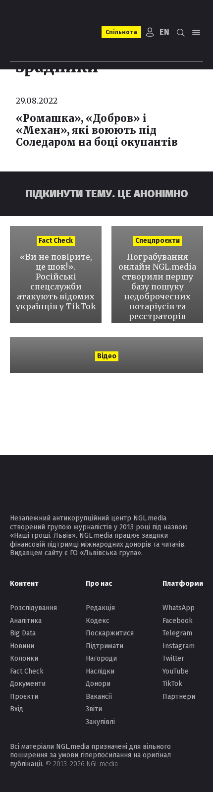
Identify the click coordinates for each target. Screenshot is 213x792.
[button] (180, 32)
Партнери (178, 696)
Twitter (173, 658)
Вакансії (99, 696)
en (164, 32)
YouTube (175, 671)
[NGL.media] (45, 32)
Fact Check (27, 671)
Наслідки (100, 671)
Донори (98, 683)
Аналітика (26, 621)
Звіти (94, 709)
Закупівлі (100, 722)
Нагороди (101, 658)
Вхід (16, 709)
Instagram (178, 646)
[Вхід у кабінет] (150, 32)
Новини (22, 646)
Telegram (177, 633)
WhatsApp (178, 608)
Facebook (177, 621)
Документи (28, 683)
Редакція (100, 608)
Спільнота (121, 32)
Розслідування (33, 608)
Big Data (23, 633)
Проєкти (24, 696)
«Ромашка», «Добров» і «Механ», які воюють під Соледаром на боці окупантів (97, 130)
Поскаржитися (110, 633)
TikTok (172, 683)
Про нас (99, 583)
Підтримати (104, 646)
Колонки (24, 658)
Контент (24, 583)
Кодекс (97, 621)
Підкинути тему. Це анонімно (106, 193)
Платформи (182, 583)
